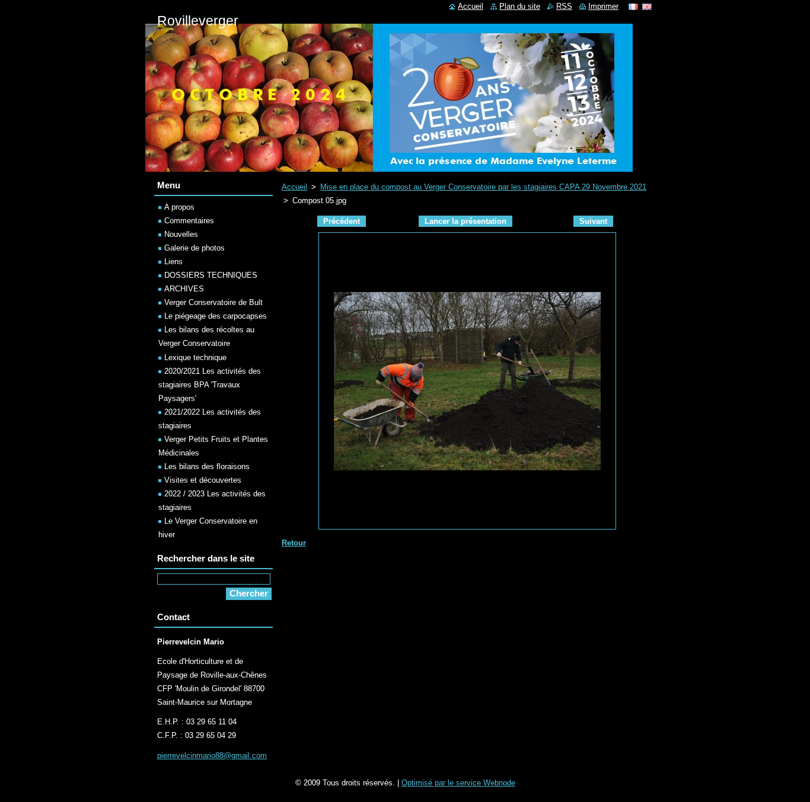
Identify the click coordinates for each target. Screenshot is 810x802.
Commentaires (189, 220)
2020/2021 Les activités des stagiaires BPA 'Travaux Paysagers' (209, 385)
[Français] (633, 6)
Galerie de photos (194, 247)
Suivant (593, 221)
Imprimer (603, 6)
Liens (173, 261)
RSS (564, 6)
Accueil (294, 186)
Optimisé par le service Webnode (458, 782)
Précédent (341, 221)
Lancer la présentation (465, 221)
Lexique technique (195, 357)
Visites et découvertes (202, 480)
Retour (294, 542)
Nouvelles (181, 234)
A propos (179, 207)
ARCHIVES (184, 288)
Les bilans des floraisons (207, 466)
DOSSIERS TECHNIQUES (210, 275)
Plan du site (519, 6)
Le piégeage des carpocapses (215, 316)
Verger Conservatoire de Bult (213, 302)
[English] (647, 6)
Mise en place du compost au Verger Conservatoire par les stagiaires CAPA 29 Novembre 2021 (483, 186)
